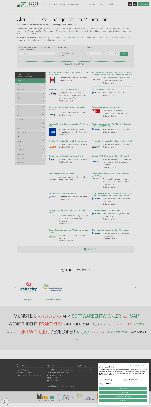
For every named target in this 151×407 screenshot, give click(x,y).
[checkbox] (101, 380)
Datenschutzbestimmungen (138, 365)
